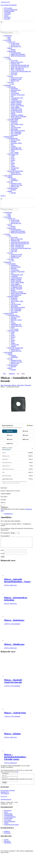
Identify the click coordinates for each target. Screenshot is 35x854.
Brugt (9, 37)
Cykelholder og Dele (16, 110)
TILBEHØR (7, 85)
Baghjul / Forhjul (15, 140)
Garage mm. (14, 122)
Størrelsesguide (8, 813)
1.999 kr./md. (9, 443)
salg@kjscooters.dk (6, 799)
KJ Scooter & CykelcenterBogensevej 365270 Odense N (8, 792)
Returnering (7, 833)
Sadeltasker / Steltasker (17, 115)
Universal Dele (15, 168)
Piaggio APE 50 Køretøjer (18, 54)
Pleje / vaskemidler (16, 133)
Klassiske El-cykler (16, 79)
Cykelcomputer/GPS (16, 101)
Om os (6, 812)
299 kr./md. (10, 431)
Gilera (12, 157)
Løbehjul (9, 177)
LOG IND (7, 19)
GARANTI (7, 14)
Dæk (12, 144)
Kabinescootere (11, 51)
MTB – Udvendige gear (17, 70)
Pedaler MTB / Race (16, 108)
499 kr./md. (10, 435)
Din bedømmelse (6, 533)
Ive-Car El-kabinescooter (11, 9)
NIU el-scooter (8, 8)
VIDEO (6, 823)
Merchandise (14, 129)
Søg (18, 373)
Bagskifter (13, 141)
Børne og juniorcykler (17, 62)
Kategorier (12, 373)
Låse (12, 96)
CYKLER (7, 57)
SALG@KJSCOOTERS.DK (9, 5)
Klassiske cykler (15, 63)
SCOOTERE (7, 40)
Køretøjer (13, 178)
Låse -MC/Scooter (16, 127)
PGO (12, 161)
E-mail (2, 553)
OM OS (6, 16)
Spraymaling (14, 135)
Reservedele (7, 385)
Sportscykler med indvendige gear (20, 65)
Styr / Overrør (14, 152)
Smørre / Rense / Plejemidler (18, 116)
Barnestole (14, 91)
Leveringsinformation (10, 817)
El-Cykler (10, 76)
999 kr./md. (10, 439)
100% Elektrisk (8, 175)
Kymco (13, 158)
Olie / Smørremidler (16, 132)
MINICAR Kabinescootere (18, 56)
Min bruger (7, 841)
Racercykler (14, 73)
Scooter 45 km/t (15, 45)
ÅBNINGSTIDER (9, 11)
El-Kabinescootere (16, 52)
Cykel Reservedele (12, 138)
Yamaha (13, 166)
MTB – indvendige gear (17, 68)
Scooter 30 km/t (15, 43)
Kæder (13, 150)
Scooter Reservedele (12, 154)
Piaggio (13, 163)
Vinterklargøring (8, 815)
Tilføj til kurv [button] (13, 585)
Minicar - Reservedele (18, 385)
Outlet (9, 38)
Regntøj (13, 113)
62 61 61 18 (4, 796)
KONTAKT (7, 17)
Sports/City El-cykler (16, 77)
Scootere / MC (11, 42)
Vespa (12, 164)
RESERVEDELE (9, 136)
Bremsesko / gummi (16, 143)
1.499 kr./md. (25, 439)
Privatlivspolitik (8, 818)
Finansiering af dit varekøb (11, 824)
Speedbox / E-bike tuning (18, 94)
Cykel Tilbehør (11, 87)
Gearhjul (13, 146)
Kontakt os (7, 831)
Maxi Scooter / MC (16, 46)
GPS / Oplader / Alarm (17, 124)
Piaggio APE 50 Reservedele (15, 171)
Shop (2, 385)
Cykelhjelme (14, 99)
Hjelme (13, 126)
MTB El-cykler (15, 80)
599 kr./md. (25, 435)
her (17, 772)
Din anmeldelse (5, 536)
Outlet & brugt (8, 35)
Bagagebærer (14, 88)
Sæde (2, 510)
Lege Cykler (14, 60)
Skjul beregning (6, 449)
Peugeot (13, 160)
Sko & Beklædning (16, 118)
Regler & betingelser (9, 821)
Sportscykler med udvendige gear (20, 66)
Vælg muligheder (15, 624)
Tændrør (13, 169)
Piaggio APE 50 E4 (16, 174)
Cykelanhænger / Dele (17, 98)
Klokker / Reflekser (16, 104)
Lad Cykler (14, 74)
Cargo (12, 84)
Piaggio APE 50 (15, 172)
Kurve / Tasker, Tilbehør (17, 105)
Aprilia (13, 155)
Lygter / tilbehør (15, 107)
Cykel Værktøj (15, 93)
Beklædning (14, 121)
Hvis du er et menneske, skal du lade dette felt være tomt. (17, 779)
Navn (2, 550)
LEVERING (7, 12)
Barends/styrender (16, 90)
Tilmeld (4, 782)
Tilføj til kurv (4, 507)
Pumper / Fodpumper (16, 112)
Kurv (4, 373)
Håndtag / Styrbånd (16, 102)
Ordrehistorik (7, 842)
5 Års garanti (7, 820)
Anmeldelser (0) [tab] (8, 513)
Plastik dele (28, 385)
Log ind (6, 839)
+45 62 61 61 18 (5, 2)
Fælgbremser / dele (16, 147)
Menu (23, 373)
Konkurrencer (8, 810)
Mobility (9, 48)
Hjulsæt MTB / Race (16, 149)
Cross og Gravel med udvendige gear (21, 71)
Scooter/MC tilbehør (12, 119)
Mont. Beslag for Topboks (18, 130)
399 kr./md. (25, 431)
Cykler (9, 59)
